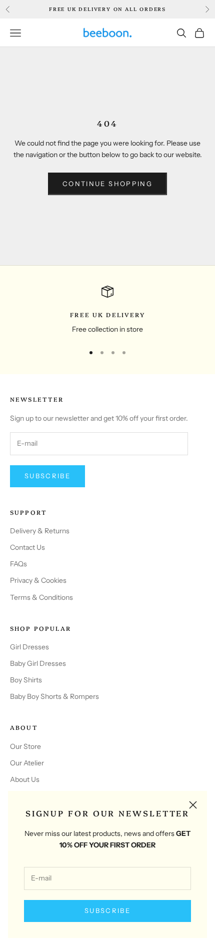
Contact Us (27, 547)
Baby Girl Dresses (38, 663)
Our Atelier (27, 762)
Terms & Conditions (41, 597)
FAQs (18, 563)
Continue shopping (107, 184)
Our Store (25, 746)
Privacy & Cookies (38, 580)
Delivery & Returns (40, 530)
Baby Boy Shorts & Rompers (54, 696)
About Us (25, 779)
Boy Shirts (26, 679)
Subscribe (107, 910)
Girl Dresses (29, 646)
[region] (107, 310)
